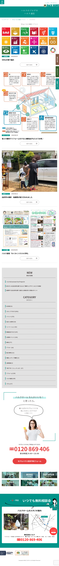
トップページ (5, 19)
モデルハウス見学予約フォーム (29, 461)
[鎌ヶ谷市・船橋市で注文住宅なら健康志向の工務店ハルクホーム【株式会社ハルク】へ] (50, 4)
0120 (31, 449)
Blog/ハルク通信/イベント (19, 19)
